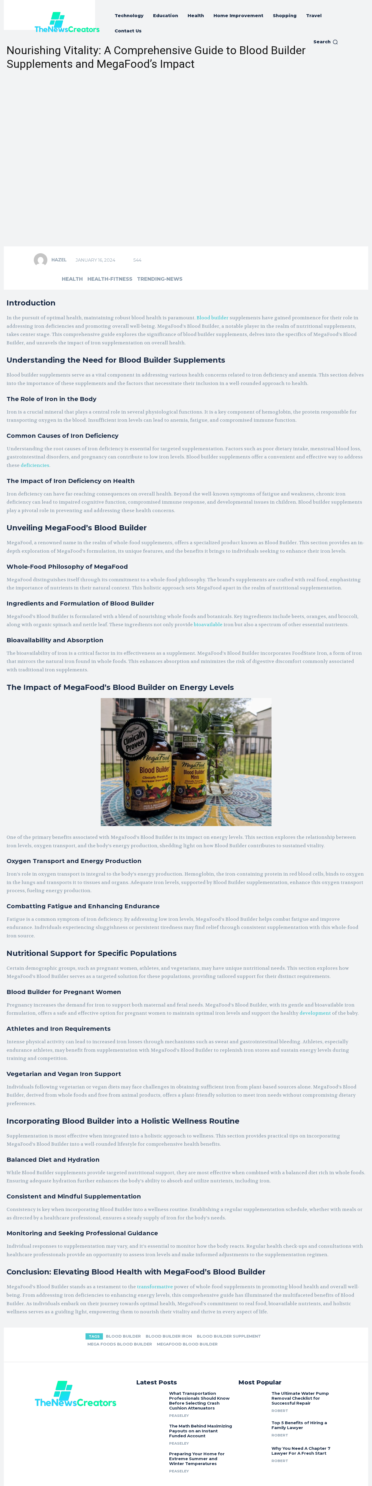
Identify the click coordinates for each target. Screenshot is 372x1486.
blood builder (123, 1336)
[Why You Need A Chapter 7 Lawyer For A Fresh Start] (252, 1453)
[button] (325, 42)
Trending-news (159, 279)
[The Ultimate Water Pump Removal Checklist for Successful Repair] (252, 1400)
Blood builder (212, 318)
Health (72, 279)
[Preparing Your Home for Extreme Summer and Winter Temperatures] (150, 1460)
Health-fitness (109, 279)
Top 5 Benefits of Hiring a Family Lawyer (299, 1425)
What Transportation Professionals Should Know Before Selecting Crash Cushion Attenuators (199, 1401)
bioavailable (208, 625)
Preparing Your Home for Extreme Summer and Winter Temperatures (197, 1458)
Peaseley (179, 1415)
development (315, 1013)
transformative (155, 1287)
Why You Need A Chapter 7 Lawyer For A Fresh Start (301, 1451)
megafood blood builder (187, 1344)
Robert (280, 1410)
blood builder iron (169, 1336)
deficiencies (35, 465)
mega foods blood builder (119, 1344)
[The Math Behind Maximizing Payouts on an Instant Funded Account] (150, 1432)
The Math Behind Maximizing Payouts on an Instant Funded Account (200, 1430)
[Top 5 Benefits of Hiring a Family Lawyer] (252, 1427)
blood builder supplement (229, 1336)
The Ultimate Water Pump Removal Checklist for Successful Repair (300, 1398)
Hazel (59, 259)
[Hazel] (42, 260)
